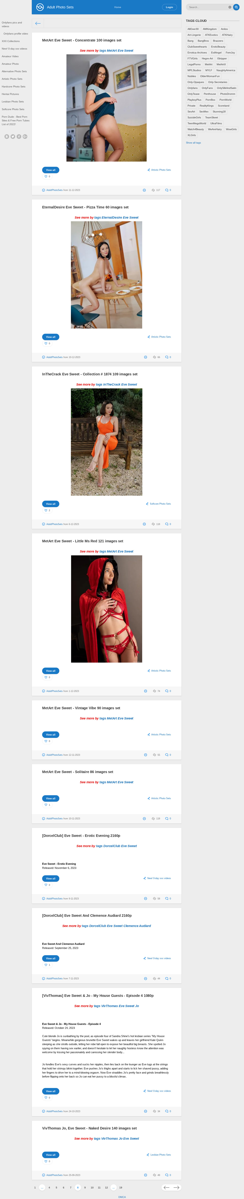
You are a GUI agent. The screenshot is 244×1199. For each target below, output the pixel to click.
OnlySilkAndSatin (226, 88)
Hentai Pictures (10, 94)
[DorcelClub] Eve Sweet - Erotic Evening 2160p (81, 836)
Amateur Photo (10, 63)
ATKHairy (227, 34)
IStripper (222, 58)
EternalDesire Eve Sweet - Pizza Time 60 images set (85, 207)
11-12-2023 (74, 190)
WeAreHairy (215, 129)
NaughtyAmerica (225, 70)
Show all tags (193, 142)
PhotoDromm (227, 93)
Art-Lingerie (194, 34)
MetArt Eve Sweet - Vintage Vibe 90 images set (81, 708)
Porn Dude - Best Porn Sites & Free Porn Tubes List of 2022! (15, 120)
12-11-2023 (74, 755)
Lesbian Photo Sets (13, 101)
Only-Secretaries (217, 82)
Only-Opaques (196, 82)
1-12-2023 (74, 691)
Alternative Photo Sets (14, 71)
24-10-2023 (74, 1111)
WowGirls (231, 129)
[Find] (236, 7)
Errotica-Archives (197, 52)
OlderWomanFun (210, 76)
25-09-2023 (74, 1175)
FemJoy (230, 52)
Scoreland (223, 105)
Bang (190, 40)
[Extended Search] (230, 7)
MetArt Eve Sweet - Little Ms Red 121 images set (82, 541)
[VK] (6, 136)
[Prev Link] (166, 1187)
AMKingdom (210, 29)
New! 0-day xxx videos (14, 48)
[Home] (38, 23)
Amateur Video (10, 56)
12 (106, 1187)
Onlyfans (193, 88)
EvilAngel (216, 52)
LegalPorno (194, 64)
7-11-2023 (74, 978)
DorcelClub (111, 846)
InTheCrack (111, 384)
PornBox (210, 99)
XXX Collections (11, 41)
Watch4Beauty (196, 129)
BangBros (203, 40)
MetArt (112, 50)
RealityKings (207, 105)
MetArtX (221, 64)
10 (92, 1187)
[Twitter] (13, 136)
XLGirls (192, 135)
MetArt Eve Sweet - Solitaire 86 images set (77, 772)
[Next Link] (176, 1187)
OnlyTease (194, 93)
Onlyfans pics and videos (12, 24)
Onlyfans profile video (16, 33)
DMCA (122, 1197)
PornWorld (225, 99)
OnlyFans (207, 88)
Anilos (224, 29)
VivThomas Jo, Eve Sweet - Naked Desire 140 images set (89, 1128)
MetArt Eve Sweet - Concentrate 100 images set (81, 40)
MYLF (208, 70)
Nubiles (192, 76)
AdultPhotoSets (54, 190)
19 (120, 1187)
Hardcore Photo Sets (13, 86)
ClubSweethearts (197, 46)
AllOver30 (193, 29)
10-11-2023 (74, 818)
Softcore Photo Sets (13, 109)
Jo (137, 1006)
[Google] (25, 136)
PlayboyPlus (194, 99)
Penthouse (210, 93)
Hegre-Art (207, 58)
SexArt (191, 111)
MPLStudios (194, 70)
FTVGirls (193, 58)
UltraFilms (216, 123)
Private (191, 105)
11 (99, 1187)
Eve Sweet (125, 50)
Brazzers (218, 40)
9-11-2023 (74, 898)
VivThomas (109, 1006)
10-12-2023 (74, 357)
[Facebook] (19, 136)
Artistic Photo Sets (12, 78)
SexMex (203, 111)
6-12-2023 (74, 524)
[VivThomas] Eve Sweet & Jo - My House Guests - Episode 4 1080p (98, 996)
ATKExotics (211, 34)
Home (117, 7)
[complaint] (145, 190)
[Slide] (106, 159)
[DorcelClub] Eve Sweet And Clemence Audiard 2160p (86, 915)
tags (102, 50)
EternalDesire (112, 217)
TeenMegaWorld (197, 123)
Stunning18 (219, 111)
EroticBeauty (218, 46)
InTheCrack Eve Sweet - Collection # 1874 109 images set (90, 374)
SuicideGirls (194, 117)
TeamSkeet (211, 117)
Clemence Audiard (137, 926)
